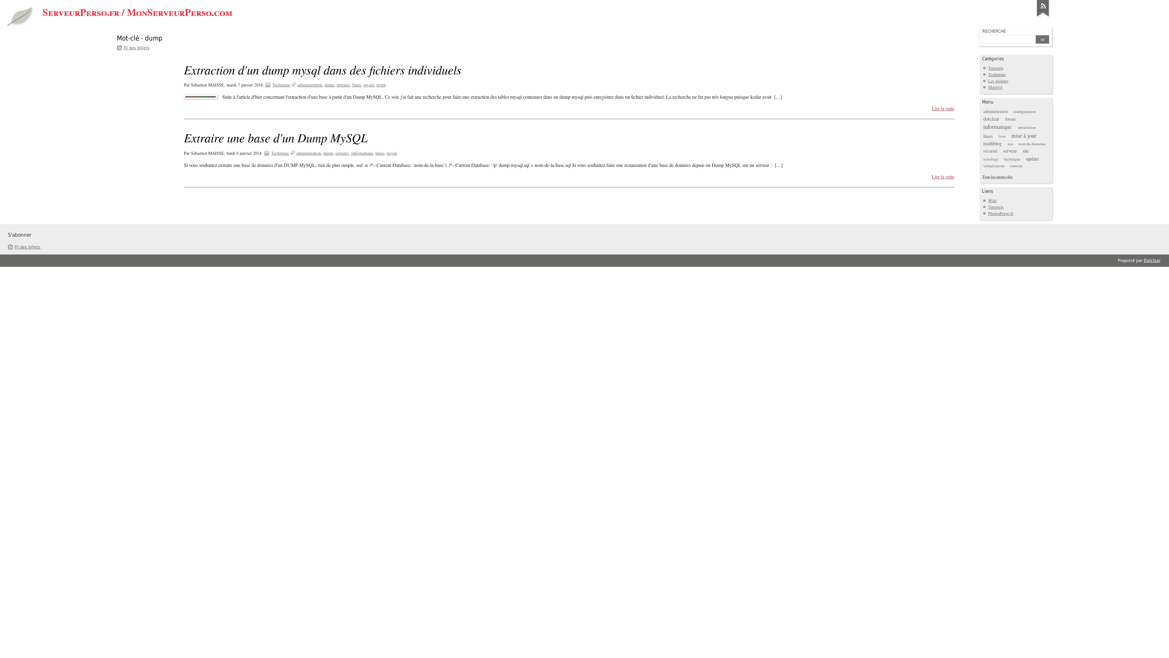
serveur (1010, 150)
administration (309, 85)
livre (1002, 136)
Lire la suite (943, 108)
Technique (281, 85)
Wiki (992, 200)
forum (1010, 119)
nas (1010, 144)
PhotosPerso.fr (1000, 213)
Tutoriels (995, 68)
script (381, 85)
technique (1012, 159)
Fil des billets (136, 47)
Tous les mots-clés (997, 176)
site (1026, 150)
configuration (1024, 111)
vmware (1016, 165)
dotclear (991, 118)
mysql (368, 85)
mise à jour (1023, 135)
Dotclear (1152, 260)
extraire (343, 85)
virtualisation (993, 165)
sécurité (990, 151)
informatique (362, 153)
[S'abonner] (1043, 16)
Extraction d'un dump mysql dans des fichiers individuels (323, 69)
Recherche (994, 31)
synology (991, 159)
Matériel (995, 87)
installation (1027, 127)
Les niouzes (998, 81)
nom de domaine (1032, 144)
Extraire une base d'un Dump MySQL (275, 137)
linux (356, 85)
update (1032, 158)
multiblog (992, 143)
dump (329, 85)
